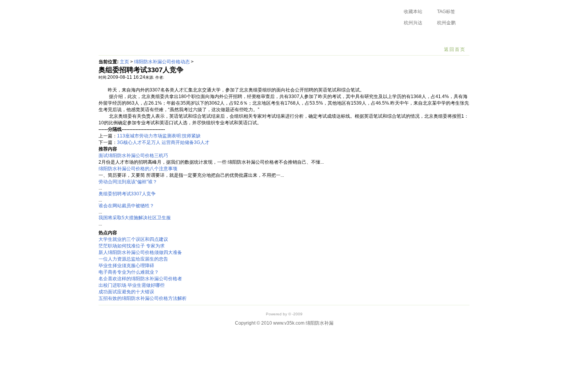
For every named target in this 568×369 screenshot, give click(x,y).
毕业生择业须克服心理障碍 (126, 265)
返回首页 (455, 49)
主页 (124, 61)
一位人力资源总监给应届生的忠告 (133, 259)
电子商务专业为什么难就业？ (129, 272)
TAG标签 (446, 11)
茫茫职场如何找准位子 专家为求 (132, 246)
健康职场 (361, 36)
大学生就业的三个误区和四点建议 (133, 239)
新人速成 (300, 36)
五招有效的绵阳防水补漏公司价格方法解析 (143, 298)
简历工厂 (331, 36)
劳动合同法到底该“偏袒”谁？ (128, 181)
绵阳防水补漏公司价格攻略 (221, 36)
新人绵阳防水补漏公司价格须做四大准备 (140, 252)
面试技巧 (270, 36)
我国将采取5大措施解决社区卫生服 (135, 217)
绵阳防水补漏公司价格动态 (153, 36)
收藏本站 (413, 11)
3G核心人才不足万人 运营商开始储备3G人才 (163, 142)
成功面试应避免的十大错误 (126, 292)
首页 (109, 36)
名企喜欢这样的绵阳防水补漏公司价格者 (140, 278)
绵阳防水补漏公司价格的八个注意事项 (138, 168)
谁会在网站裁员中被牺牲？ (126, 205)
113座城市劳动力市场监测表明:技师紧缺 (159, 136)
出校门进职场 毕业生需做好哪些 (132, 285)
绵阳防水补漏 (143, 17)
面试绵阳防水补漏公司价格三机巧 (133, 155)
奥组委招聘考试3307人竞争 (127, 193)
